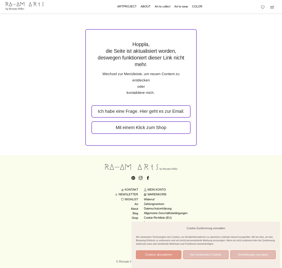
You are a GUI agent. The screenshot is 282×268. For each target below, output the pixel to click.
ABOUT (146, 6)
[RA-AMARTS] (24, 5)
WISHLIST (131, 199)
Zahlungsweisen (154, 203)
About (134, 208)
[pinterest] (133, 177)
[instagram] (140, 177)
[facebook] (148, 177)
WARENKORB (156, 194)
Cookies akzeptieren (158, 254)
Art (136, 204)
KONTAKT (131, 189)
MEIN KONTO (156, 189)
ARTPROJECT (127, 6)
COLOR (197, 6)
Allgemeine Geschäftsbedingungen (165, 213)
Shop (135, 217)
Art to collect (162, 6)
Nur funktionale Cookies (206, 254)
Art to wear (181, 6)
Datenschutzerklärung (158, 208)
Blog (135, 213)
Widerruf (149, 199)
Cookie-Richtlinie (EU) (158, 217)
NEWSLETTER (128, 194)
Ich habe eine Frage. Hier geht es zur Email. (141, 111)
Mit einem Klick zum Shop (141, 127)
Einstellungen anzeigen (253, 254)
